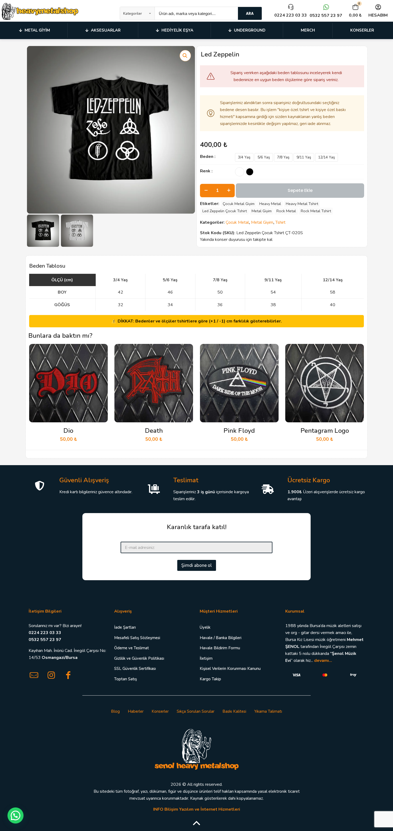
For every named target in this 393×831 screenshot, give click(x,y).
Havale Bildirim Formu (220, 648)
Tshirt (280, 222)
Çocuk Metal (237, 222)
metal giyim (262, 211)
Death (154, 430)
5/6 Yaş (263, 157)
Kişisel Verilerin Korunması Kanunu (230, 668)
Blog (115, 711)
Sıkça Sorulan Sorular (195, 711)
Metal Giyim (262, 222)
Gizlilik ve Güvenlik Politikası (139, 658)
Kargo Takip (210, 679)
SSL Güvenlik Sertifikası (135, 668)
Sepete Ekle (300, 190)
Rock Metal (286, 211)
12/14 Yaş (326, 157)
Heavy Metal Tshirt (302, 203)
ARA (250, 13)
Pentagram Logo (324, 430)
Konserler (160, 711)
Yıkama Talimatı (268, 711)
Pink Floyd (239, 430)
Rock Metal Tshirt (316, 211)
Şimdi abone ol (196, 565)
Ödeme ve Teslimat (131, 648)
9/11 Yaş (303, 157)
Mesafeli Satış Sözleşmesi (137, 637)
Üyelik (205, 627)
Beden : (207, 157)
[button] (185, 55)
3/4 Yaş (244, 157)
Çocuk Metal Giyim (239, 203)
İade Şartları (125, 627)
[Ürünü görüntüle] (100, 363)
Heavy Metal (270, 203)
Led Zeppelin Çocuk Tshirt (224, 211)
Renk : (206, 171)
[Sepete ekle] (100, 351)
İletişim (206, 658)
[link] (196, 748)
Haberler (136, 711)
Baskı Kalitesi (234, 711)
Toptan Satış (125, 679)
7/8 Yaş (283, 157)
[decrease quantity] (206, 190)
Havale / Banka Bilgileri (220, 637)
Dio (68, 430)
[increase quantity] (228, 190)
